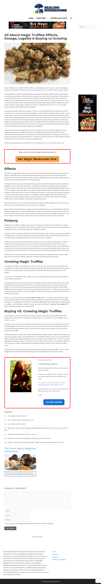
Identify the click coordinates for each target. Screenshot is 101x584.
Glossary (55, 554)
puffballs (18, 96)
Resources (55, 557)
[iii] (32, 105)
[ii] (5, 420)
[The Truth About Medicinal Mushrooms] (20, 469)
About (54, 551)
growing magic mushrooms (37, 266)
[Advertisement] (37, 541)
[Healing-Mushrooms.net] (50, 8)
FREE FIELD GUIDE (59, 18)
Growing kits (8, 276)
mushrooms (28, 246)
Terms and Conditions (59, 559)
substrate (63, 283)
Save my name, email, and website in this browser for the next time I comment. (30, 523)
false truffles (57, 105)
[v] (60, 130)
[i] (23, 88)
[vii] (28, 316)
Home (31, 18)
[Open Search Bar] (71, 18)
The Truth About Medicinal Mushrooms (20, 450)
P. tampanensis (59, 143)
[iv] (8, 117)
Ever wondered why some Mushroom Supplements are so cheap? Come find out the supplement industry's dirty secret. (20, 473)
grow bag (10, 297)
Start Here (40, 18)
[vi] (18, 283)
